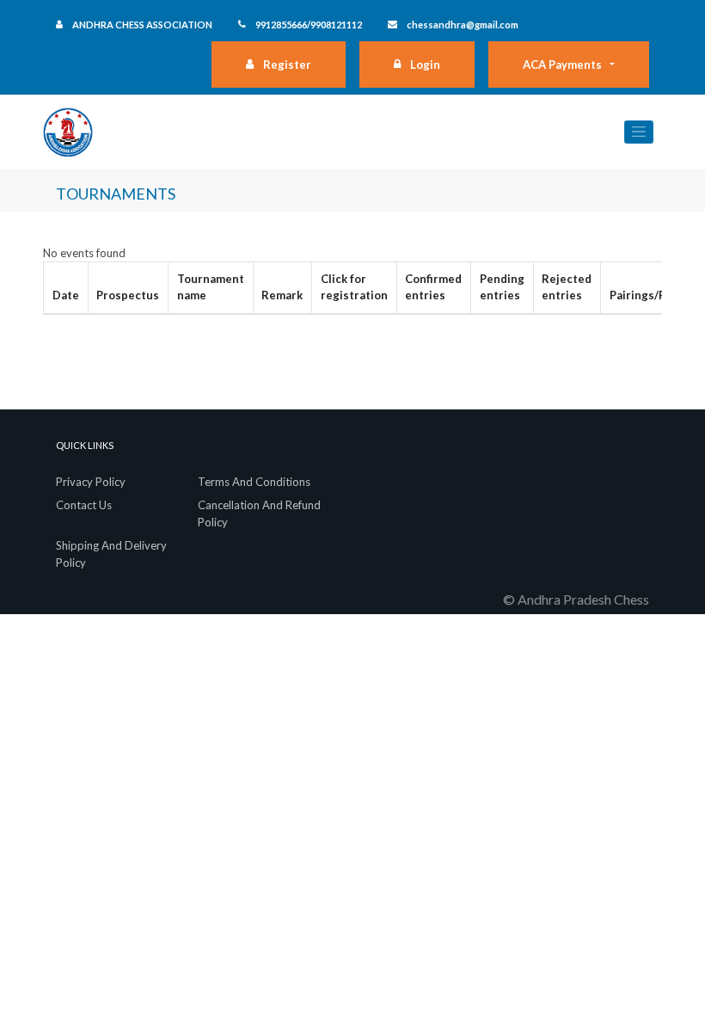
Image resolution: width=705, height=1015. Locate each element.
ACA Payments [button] (562, 64)
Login (425, 64)
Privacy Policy (91, 482)
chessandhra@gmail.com (462, 24)
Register (287, 64)
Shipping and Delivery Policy (111, 553)
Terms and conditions (254, 482)
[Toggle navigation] (638, 131)
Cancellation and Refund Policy (259, 513)
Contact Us (84, 505)
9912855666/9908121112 (308, 24)
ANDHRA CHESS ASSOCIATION (142, 24)
